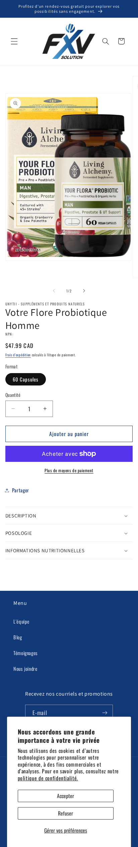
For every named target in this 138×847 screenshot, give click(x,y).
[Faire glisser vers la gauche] (54, 290)
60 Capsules (26, 379)
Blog (17, 637)
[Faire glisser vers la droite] (84, 290)
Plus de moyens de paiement (69, 471)
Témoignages (25, 652)
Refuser (65, 813)
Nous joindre (25, 668)
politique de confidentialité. (48, 778)
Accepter (65, 796)
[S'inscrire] (105, 713)
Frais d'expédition (18, 354)
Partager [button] (20, 490)
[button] (14, 41)
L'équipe (21, 621)
